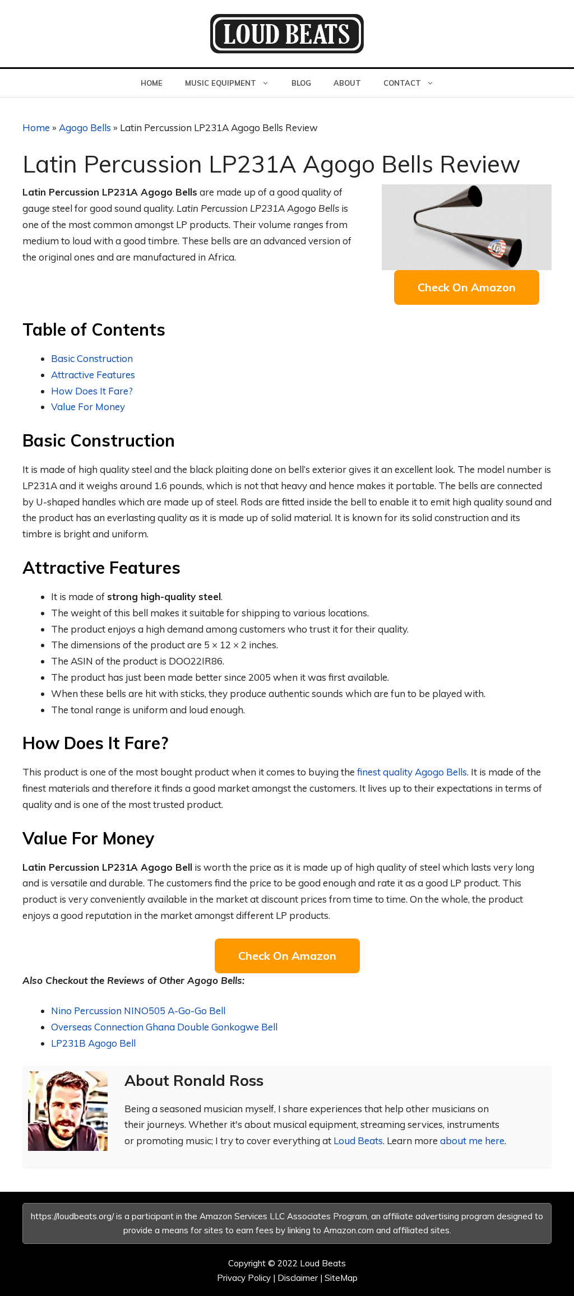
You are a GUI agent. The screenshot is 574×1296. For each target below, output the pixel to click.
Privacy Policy (244, 1277)
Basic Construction (92, 358)
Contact (402, 82)
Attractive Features (93, 374)
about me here (472, 1140)
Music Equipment (220, 82)
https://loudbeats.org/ (72, 1216)
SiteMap (341, 1277)
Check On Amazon (467, 287)
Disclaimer (297, 1277)
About (347, 82)
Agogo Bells (85, 127)
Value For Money (88, 406)
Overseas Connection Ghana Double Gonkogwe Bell (164, 1027)
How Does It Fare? (92, 391)
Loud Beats (358, 1140)
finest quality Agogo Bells (412, 772)
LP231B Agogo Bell (93, 1043)
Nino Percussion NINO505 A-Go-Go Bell (138, 1010)
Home (152, 82)
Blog (301, 82)
